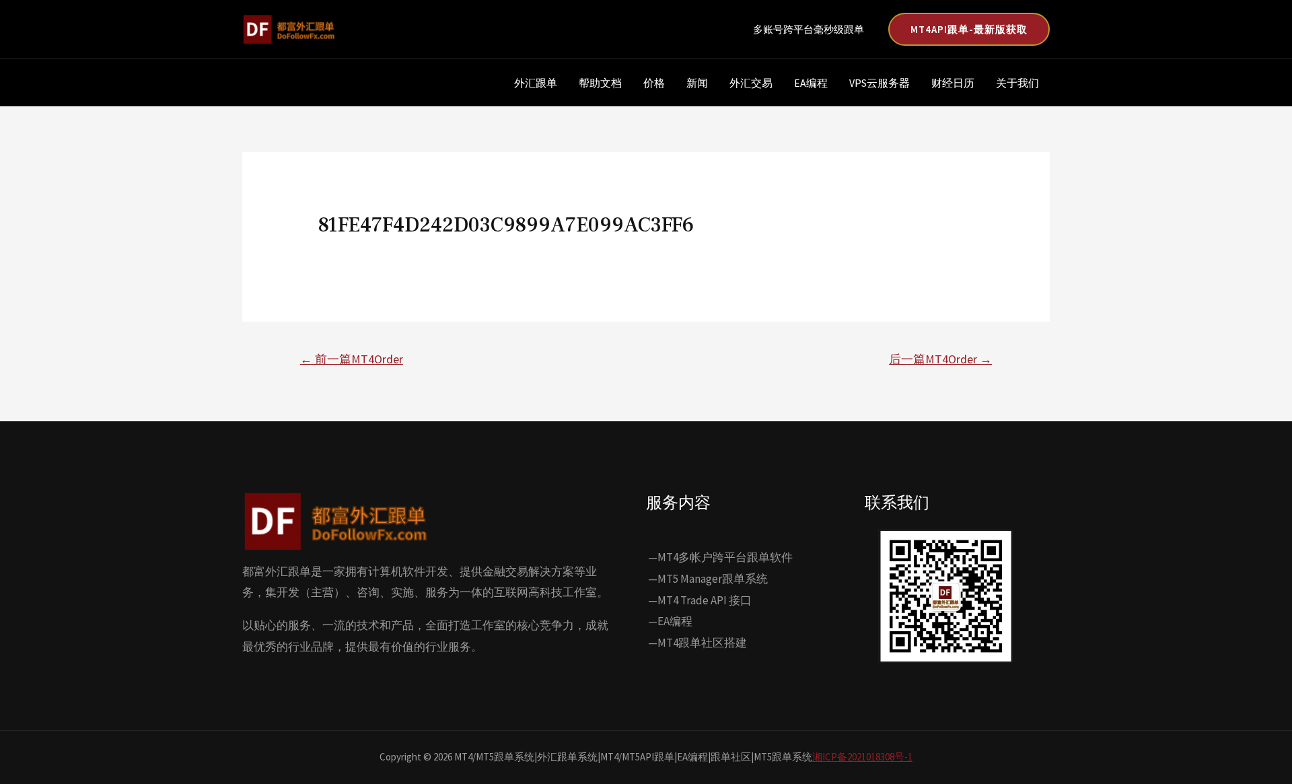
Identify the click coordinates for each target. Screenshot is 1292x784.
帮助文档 (600, 83)
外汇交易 (751, 83)
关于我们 (1017, 83)
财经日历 (952, 83)
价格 (654, 83)
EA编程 (811, 83)
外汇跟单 (535, 83)
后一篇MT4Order (940, 359)
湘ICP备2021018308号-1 (862, 756)
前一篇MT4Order (351, 359)
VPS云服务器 (879, 83)
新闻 (697, 83)
